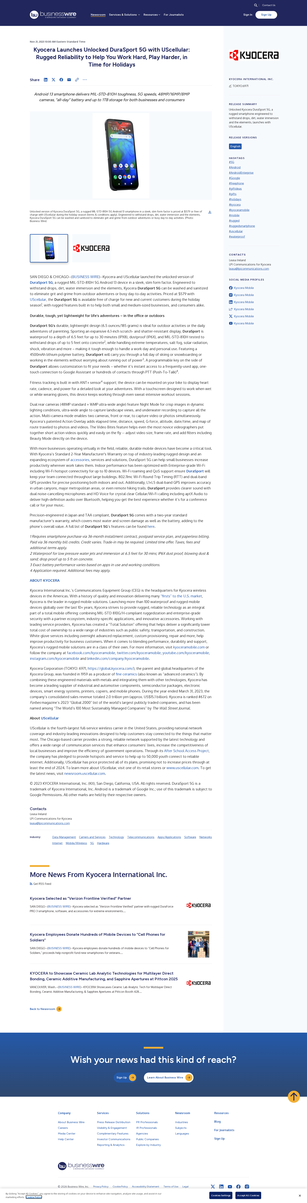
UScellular (38, 299)
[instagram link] (247, 1187)
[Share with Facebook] (61, 80)
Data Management (64, 837)
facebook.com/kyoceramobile (91, 652)
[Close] (300, 1195)
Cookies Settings (220, 1195)
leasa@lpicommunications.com (50, 823)
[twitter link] (213, 1187)
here (151, 526)
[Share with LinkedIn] (46, 80)
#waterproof (237, 236)
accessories (79, 459)
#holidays (235, 199)
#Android (235, 167)
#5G (231, 162)
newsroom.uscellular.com (84, 773)
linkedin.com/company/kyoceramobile (118, 658)
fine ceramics (126, 674)
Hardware (103, 843)
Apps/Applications (169, 837)
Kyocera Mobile (244, 288)
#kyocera (235, 204)
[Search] (255, 5)
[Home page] (53, 15)
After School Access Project (186, 750)
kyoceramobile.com (189, 647)
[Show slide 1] (49, 248)
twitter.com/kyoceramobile (139, 652)
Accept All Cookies (248, 1195)
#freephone (236, 183)
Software (190, 837)
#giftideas (235, 188)
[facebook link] (238, 1187)
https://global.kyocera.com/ (110, 668)
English (235, 146)
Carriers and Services (92, 837)
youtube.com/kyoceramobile (186, 652)
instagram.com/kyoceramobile (54, 658)
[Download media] (210, 212)
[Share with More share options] (85, 80)
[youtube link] (230, 1186)
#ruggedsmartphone (242, 226)
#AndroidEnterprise (241, 172)
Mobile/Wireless (76, 843)
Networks (205, 837)
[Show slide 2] (91, 248)
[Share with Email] (69, 80)
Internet (57, 843)
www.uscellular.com (182, 767)
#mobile (234, 215)
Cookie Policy (34, 1197)
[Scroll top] (294, 1097)
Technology (116, 837)
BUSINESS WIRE (85, 276)
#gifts (232, 194)
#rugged (234, 220)
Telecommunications (140, 837)
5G (92, 843)
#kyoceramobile (239, 210)
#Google (234, 178)
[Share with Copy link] (77, 80)
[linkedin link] (221, 1187)
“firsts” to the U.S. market (181, 596)
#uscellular (236, 231)
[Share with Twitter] (53, 80)
